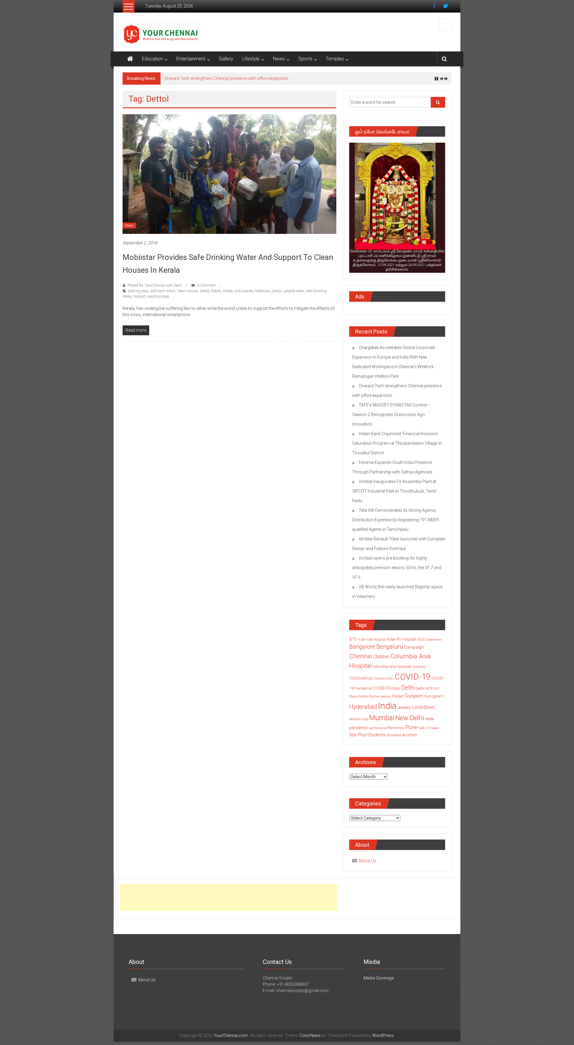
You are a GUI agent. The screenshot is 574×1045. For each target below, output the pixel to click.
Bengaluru (389, 646)
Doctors (363, 696)
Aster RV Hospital (401, 639)
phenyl (276, 291)
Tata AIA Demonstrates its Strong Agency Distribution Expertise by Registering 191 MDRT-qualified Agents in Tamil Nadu (396, 520)
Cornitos (418, 667)
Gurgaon (414, 696)
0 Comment (206, 285)
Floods (216, 291)
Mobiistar (262, 291)
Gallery (226, 59)
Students (376, 735)
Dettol (204, 291)
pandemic (358, 727)
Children (381, 656)
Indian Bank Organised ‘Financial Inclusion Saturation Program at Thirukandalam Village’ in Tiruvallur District (397, 443)
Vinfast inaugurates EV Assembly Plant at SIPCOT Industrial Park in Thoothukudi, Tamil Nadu (394, 491)
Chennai (360, 656)
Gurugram (433, 696)
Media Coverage (379, 978)
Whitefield (394, 735)
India (387, 706)
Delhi (408, 687)
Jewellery (404, 708)
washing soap (158, 296)
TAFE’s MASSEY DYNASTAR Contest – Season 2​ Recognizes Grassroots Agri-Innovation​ (391, 414)
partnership (377, 728)
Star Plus (357, 734)
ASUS (421, 640)
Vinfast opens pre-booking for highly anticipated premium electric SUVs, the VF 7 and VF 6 (396, 568)
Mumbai (381, 718)
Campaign (414, 647)
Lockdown (423, 707)
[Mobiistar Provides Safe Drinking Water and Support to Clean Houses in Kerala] (229, 173)
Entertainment (190, 59)
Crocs (395, 688)
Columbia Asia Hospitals (392, 667)
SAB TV (424, 728)
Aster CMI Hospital (372, 640)
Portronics (395, 728)
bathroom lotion (162, 291)
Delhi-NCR (424, 688)
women (409, 735)
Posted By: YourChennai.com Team (155, 285)
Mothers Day (358, 719)
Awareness (434, 640)
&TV (353, 639)
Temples (335, 59)
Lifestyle (250, 59)
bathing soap (138, 291)
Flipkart (398, 696)
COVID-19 (412, 677)
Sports (305, 59)
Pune (411, 727)
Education (152, 59)
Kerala (228, 291)
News (279, 59)
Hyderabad (363, 706)
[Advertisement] (229, 897)
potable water (294, 291)
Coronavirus (361, 678)
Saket (435, 728)
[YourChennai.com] (130, 58)
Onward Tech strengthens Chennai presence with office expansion (226, 78)
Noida (429, 719)
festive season (380, 696)
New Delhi (409, 718)
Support (139, 296)
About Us (367, 860)
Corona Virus (384, 678)
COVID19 (381, 688)
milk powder (243, 291)
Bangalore (362, 646)
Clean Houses (187, 291)
